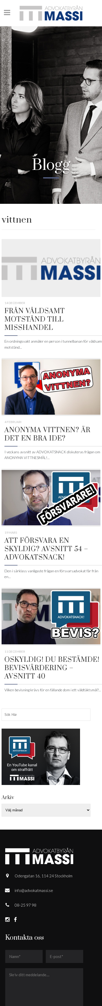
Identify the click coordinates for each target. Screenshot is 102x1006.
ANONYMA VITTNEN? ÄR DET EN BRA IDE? (47, 434)
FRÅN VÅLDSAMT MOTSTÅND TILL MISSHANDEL (34, 319)
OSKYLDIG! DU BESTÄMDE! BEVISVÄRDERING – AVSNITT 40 (51, 668)
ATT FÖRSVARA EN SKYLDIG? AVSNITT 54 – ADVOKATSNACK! (46, 549)
